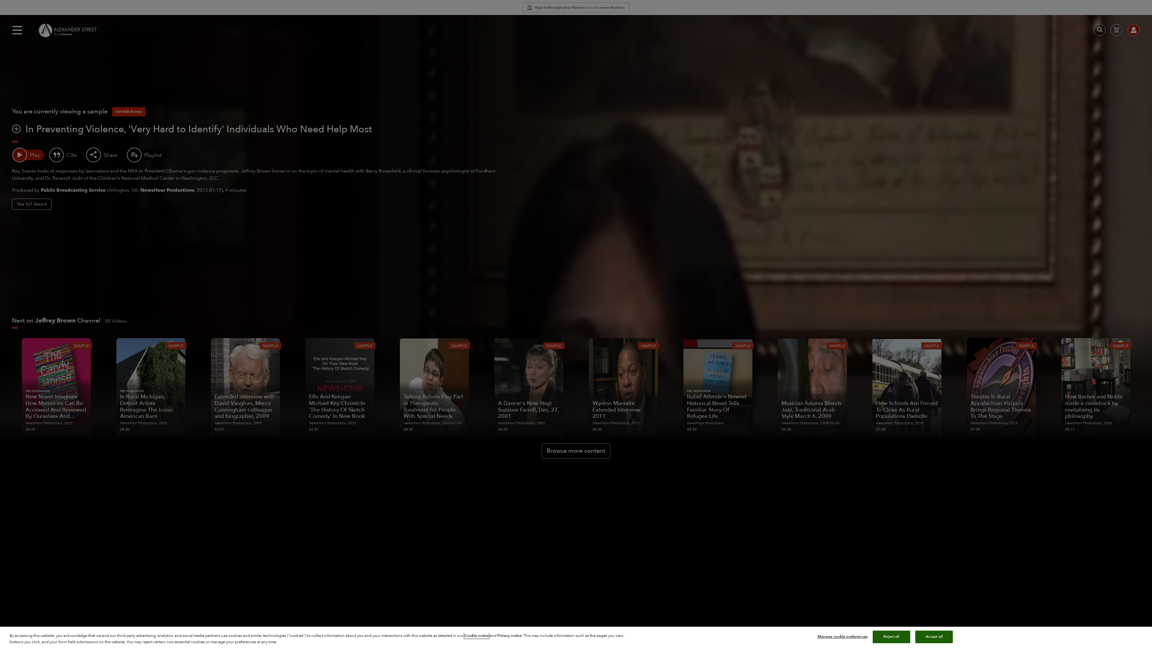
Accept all (934, 636)
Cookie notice (476, 635)
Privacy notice (509, 635)
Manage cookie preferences (843, 636)
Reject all (891, 636)
